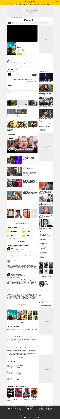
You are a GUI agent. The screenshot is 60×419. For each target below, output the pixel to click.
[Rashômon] (18, 392)
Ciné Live (28, 230)
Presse (19, 49)
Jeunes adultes (43, 257)
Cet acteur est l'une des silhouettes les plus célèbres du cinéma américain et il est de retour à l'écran (21, 150)
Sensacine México (44, 410)
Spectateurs (23, 49)
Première (28, 235)
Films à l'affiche (14, 17)
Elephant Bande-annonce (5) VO (22, 115)
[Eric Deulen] (34, 213)
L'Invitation (45, 281)
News (12, 4)
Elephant (43, 129)
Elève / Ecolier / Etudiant (44, 252)
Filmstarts (40, 408)
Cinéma (16, 4)
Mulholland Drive (26, 397)
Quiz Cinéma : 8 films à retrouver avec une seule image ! (45, 81)
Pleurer (42, 244)
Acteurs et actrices (13, 208)
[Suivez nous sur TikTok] (17, 409)
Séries (20, 4)
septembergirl (13, 260)
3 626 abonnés (13, 275)
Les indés (43, 4)
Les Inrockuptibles (14, 231)
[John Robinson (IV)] (18, 213)
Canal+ (47, 4)
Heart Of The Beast (41, 288)
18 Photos (22, 322)
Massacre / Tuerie (43, 239)
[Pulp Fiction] (34, 392)
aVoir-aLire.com (29, 232)
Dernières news (12, 134)
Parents (42, 256)
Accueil (8, 17)
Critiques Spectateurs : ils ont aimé (18, 245)
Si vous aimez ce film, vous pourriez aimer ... (20, 386)
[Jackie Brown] (10, 392)
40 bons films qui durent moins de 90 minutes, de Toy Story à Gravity (30, 193)
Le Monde (13, 230)
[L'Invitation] (41, 284)
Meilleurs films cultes (44, 253)
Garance (40, 297)
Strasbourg (17, 91)
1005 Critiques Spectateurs (22, 305)
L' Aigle (9, 91)
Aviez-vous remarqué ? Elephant (31, 127)
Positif (12, 235)
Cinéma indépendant (43, 240)
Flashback (42, 249)
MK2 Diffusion (19, 364)
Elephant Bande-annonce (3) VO (32, 106)
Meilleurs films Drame (28, 399)
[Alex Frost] (10, 213)
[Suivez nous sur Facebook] (9, 409)
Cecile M (12, 248)
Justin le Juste (41, 302)
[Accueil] (30, 2)
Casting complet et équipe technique (22, 223)
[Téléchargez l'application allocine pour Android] (31, 408)
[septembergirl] (8, 261)
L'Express (28, 234)
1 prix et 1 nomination (20, 365)
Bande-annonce (46, 284)
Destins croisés (43, 247)
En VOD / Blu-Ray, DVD (11, 71)
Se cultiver (42, 248)
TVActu (30, 4)
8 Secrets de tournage (22, 357)
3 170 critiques (18, 275)
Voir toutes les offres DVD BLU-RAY (27, 79)
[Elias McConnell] (26, 213)
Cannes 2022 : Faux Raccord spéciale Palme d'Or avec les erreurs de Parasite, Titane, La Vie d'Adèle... (30, 182)
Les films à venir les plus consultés (46, 305)
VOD (38, 4)
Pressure (40, 295)
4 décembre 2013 (24, 43)
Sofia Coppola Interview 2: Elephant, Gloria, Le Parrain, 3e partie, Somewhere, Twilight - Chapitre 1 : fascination (11, 129)
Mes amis (28, 49)
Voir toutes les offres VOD (16, 79)
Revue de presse (26, 238)
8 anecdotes (18, 372)
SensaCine (48, 408)
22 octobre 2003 (19, 42)
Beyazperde (41, 409)
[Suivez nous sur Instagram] (15, 409)
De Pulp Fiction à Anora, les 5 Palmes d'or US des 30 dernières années (29, 158)
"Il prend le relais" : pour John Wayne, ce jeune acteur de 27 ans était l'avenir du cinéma (46, 228)
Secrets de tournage (13, 326)
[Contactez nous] (20, 409)
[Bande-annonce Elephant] (11, 48)
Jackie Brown (10, 397)
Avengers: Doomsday (42, 300)
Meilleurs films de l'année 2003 (20, 399)
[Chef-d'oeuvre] (9, 228)
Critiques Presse (12, 227)
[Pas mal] (24, 235)
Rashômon (18, 397)
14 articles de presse (22, 241)
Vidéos (35, 4)
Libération (13, 232)
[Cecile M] (8, 248)
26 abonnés (12, 249)
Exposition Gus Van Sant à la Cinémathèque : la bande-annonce (22, 128)
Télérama (28, 236)
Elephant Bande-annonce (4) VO (11, 115)
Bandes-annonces (13, 99)
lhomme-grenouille (14, 274)
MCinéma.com (13, 234)
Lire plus (8, 300)
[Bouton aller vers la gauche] (50, 22)
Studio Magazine (14, 236)
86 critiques (16, 249)
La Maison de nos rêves (42, 292)
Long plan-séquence (43, 243)
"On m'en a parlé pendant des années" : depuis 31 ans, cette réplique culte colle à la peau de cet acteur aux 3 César (46, 106)
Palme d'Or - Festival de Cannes (45, 235)
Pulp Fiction (34, 397)
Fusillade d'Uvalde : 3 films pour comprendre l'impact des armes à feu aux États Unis (30, 169)
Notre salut (40, 290)
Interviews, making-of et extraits (17, 120)
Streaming (25, 4)
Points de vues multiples (44, 234)
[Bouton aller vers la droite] (51, 22)
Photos (10, 309)
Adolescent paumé (43, 238)
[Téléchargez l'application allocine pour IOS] (28, 408)
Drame (29, 42)
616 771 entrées (19, 373)
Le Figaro (28, 231)
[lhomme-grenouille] (8, 274)
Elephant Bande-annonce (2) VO (22, 106)
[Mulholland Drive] (26, 392)
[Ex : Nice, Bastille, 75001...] (36, 89)
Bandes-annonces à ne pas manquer (46, 276)
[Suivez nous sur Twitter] (12, 409)
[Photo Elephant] (12, 315)
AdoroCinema (48, 409)
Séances (10, 85)
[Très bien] (24, 231)
